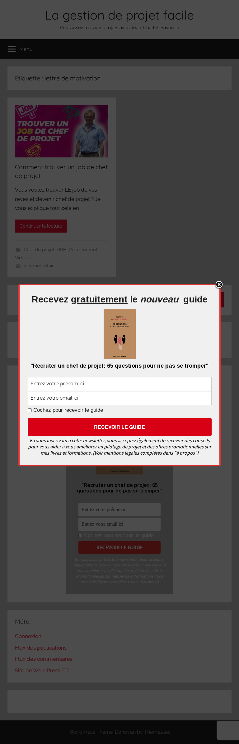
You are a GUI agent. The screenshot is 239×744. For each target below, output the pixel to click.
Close (219, 285)
